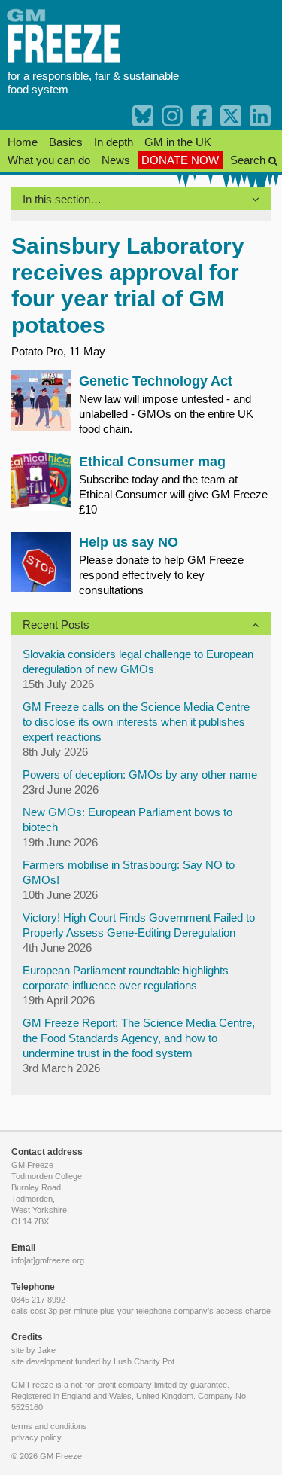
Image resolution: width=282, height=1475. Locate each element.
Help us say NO (128, 542)
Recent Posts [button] (56, 624)
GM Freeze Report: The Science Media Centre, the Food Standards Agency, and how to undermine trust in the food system (139, 1037)
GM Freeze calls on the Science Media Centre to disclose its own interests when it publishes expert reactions (136, 721)
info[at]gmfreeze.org (47, 1260)
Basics (66, 142)
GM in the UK (177, 142)
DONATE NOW (180, 160)
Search (249, 160)
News (116, 160)
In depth (113, 142)
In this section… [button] (62, 199)
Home (23, 142)
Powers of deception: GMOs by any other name (140, 774)
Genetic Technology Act (155, 381)
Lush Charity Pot (144, 1361)
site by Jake (33, 1350)
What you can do (49, 160)
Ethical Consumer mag (152, 461)
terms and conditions (49, 1426)
